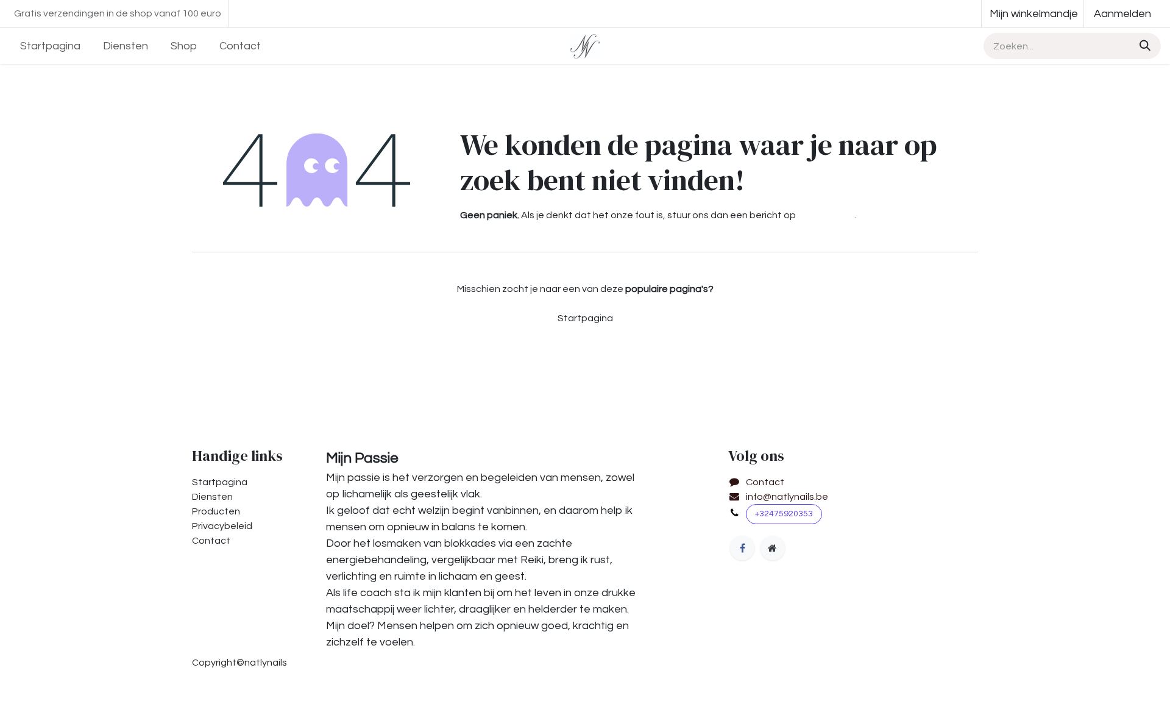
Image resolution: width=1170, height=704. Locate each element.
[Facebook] (742, 548)
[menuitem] (50, 46)
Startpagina (585, 318)
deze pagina (826, 215)
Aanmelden (1122, 14)
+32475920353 (784, 514)
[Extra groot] (772, 548)
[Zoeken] (1143, 46)
